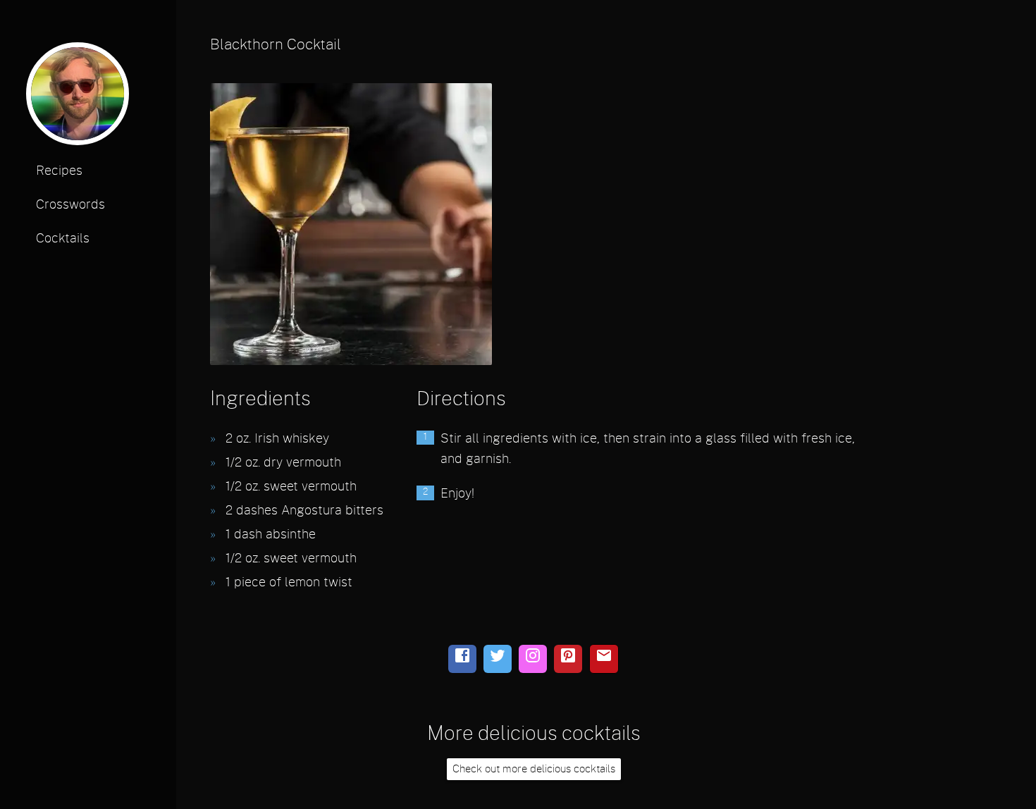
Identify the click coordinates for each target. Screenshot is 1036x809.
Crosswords (70, 204)
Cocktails (63, 238)
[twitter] (497, 659)
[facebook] (462, 659)
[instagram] (533, 659)
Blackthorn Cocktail (275, 44)
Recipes (59, 171)
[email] (604, 659)
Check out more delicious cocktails (533, 769)
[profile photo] (77, 98)
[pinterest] (568, 659)
